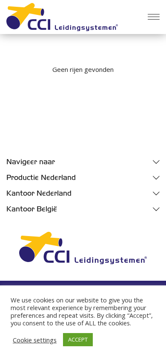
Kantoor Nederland (39, 193)
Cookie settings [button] (35, 340)
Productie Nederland (41, 177)
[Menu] (154, 17)
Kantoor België (31, 209)
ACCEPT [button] (78, 339)
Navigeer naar (30, 161)
